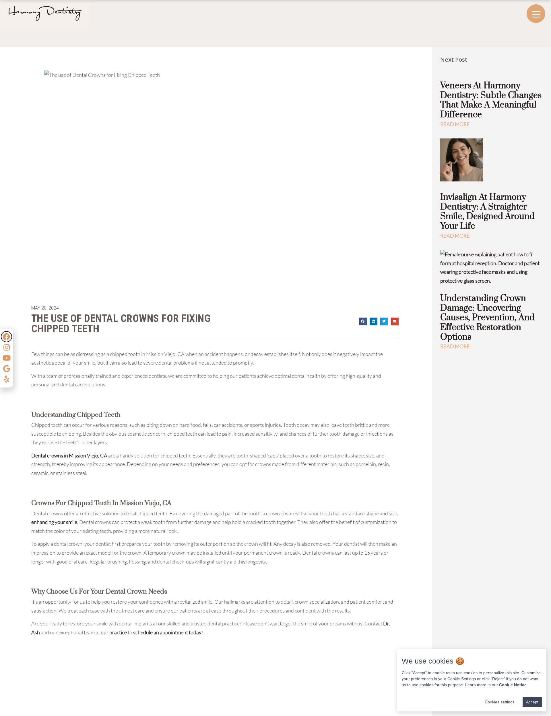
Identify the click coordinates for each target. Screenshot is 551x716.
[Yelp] (6, 379)
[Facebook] (6, 337)
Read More (455, 124)
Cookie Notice (513, 684)
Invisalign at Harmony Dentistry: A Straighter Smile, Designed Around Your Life (487, 212)
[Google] (6, 368)
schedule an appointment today (167, 632)
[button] (363, 321)
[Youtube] (6, 358)
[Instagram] (6, 347)
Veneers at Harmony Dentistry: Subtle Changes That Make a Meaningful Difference (491, 100)
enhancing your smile (54, 522)
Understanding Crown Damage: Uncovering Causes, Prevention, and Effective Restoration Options (487, 317)
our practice (114, 632)
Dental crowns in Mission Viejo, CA (69, 455)
